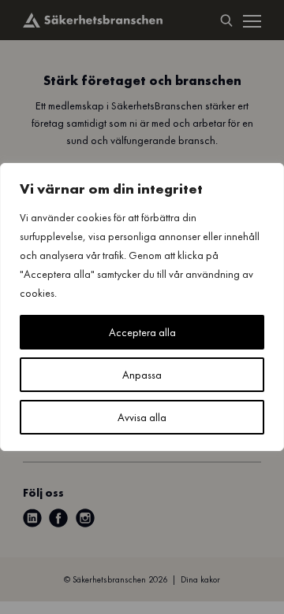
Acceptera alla (142, 332)
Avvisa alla (142, 417)
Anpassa (142, 375)
